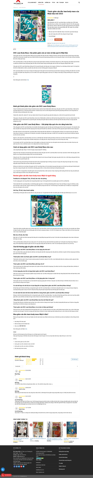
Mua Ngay (58, 39)
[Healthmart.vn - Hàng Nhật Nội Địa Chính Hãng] (19, 2)
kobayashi (38, 462)
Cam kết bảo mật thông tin (65, 460)
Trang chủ (15, 7)
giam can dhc (60, 45)
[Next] (79, 433)
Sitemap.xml (62, 469)
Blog (66, 2)
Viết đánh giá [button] (74, 359)
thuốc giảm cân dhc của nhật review (57, 46)
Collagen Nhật (32, 2)
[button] (50, 17)
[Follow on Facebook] (14, 466)
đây (28, 79)
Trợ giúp (61, 463)
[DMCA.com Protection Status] (40, 458)
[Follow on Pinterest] (21, 466)
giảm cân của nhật (54, 45)
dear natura (38, 467)
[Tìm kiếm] (79, 2)
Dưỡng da (47, 2)
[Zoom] (15, 40)
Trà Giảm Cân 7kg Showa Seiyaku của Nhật (38, 439)
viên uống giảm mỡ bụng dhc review (70, 46)
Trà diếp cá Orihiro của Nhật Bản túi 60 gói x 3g (71, 439)
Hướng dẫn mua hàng (64, 451)
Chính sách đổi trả (63, 454)
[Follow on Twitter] (19, 466)
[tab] (14, 49)
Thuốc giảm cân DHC (55, 43)
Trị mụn (61, 2)
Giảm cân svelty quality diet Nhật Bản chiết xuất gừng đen (21, 439)
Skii (57, 2)
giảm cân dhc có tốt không (68, 45)
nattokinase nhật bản (40, 465)
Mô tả (14, 49)
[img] (22, 370)
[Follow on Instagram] (17, 466)
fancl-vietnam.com (40, 472)
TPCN (53, 2)
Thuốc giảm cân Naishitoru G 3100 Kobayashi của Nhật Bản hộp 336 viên (54, 439)
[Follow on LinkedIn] (24, 466)
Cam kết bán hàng (63, 457)
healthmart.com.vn (40, 469)
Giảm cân (40, 2)
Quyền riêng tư (62, 466)
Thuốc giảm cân (22, 7)
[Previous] (13, 433)
